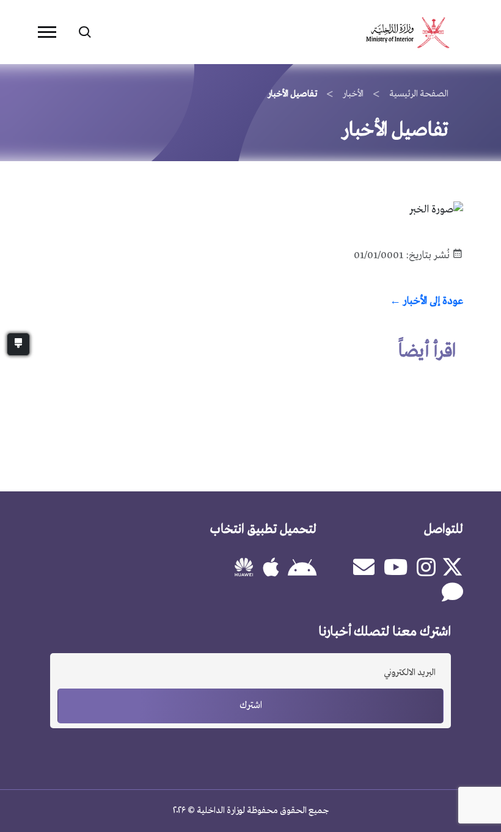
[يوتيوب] (396, 568)
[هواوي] (240, 572)
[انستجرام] (426, 568)
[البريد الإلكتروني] (364, 568)
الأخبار (353, 94)
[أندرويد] (302, 570)
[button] (47, 32)
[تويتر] (454, 566)
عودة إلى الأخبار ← (426, 301)
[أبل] (271, 568)
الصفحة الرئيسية (418, 94)
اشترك (251, 706)
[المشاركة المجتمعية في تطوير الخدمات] (452, 593)
